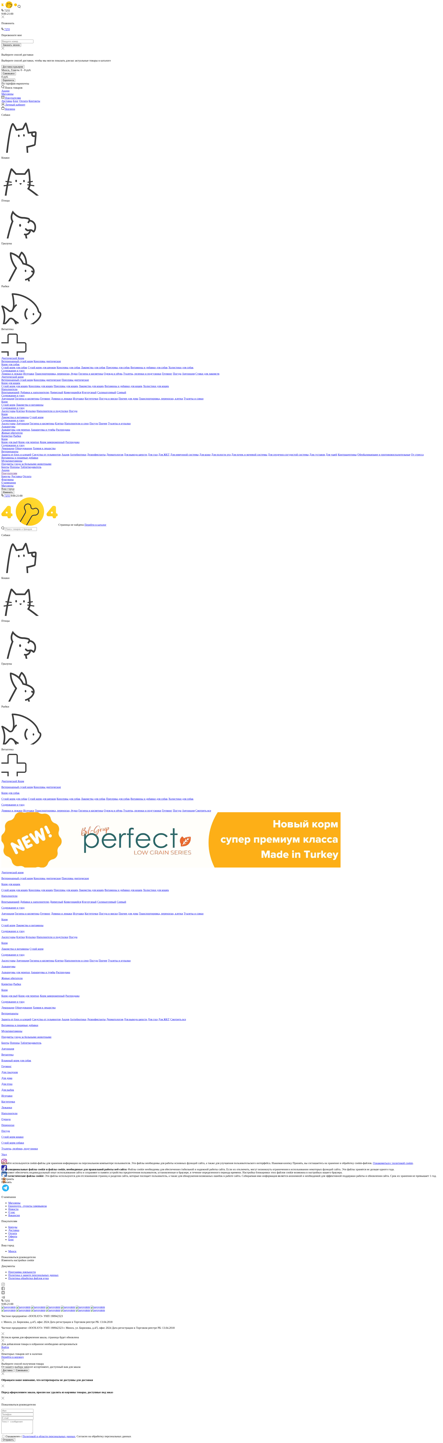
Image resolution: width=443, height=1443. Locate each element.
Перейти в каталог (95, 524)
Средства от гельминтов (46, 454)
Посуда (177, 373)
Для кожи (205, 454)
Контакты (34, 101)
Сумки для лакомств (207, 373)
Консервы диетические (47, 361)
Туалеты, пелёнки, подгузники (19, 1148)
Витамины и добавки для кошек (123, 386)
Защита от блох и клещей (16, 454)
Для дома (6, 1078)
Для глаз (153, 454)
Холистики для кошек (156, 386)
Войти (5, 1347)
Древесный (56, 392)
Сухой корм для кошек (14, 386)
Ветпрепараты (9, 451)
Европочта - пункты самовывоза (27, 1206)
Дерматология (114, 454)
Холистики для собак (180, 367)
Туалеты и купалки (119, 423)
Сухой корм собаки (12, 1142)
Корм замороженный (52, 442)
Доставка (6, 101)
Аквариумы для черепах (15, 429)
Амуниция (188, 373)
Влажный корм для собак (16, 1060)
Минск (12, 1251)
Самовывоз (9, 73)
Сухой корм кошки (12, 1136)
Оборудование (23, 448)
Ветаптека (7, 1054)
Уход (4, 1154)
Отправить (8, 1440)
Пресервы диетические (75, 379)
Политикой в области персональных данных (48, 1436)
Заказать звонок (11, 45)
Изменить (8, 492)
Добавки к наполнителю (34, 392)
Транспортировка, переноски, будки (56, 373)
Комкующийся (72, 392)
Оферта (12, 1236)
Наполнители (9, 389)
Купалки (31, 411)
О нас (11, 1212)
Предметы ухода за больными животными (26, 463)
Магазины (7, 485)
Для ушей (331, 454)
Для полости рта (221, 454)
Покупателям (9, 473)
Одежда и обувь (113, 373)
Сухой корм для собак (14, 367)
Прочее (103, 423)
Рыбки (17, 435)
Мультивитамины (11, 460)
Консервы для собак (68, 367)
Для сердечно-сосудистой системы (288, 454)
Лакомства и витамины (29, 404)
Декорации (7, 448)
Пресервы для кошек (66, 386)
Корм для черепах (28, 442)
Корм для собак (10, 364)
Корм (4, 401)
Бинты (5, 467)
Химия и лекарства (44, 448)
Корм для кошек (10, 383)
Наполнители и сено (76, 423)
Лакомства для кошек (91, 386)
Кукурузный (89, 392)
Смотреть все (203, 810)
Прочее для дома (128, 398)
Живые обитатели (12, 432)
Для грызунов (9, 1072)
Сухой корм (8, 404)
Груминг (167, 373)
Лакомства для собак (93, 367)
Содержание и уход (12, 370)
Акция (65, 454)
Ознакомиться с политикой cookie (393, 1163)
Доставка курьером (13, 66)
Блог (16, 101)
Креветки (7, 435)
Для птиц (6, 1084)
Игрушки (28, 373)
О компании (8, 482)
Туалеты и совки (194, 398)
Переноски (7, 1125)
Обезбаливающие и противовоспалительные (383, 454)
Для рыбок (7, 1089)
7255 (7, 29)
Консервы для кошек (41, 386)
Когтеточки (91, 398)
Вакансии (14, 1215)
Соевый (121, 392)
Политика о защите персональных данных (33, 1275)
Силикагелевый (106, 392)
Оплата (23, 101)
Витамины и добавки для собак (149, 367)
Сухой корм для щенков (42, 367)
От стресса (417, 454)
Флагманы (7, 479)
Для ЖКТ (164, 454)
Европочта (8, 80)
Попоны (15, 467)
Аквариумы (8, 426)
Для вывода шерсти (135, 454)
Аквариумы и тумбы (43, 429)
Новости (13, 1209)
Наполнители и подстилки (52, 411)
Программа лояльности (22, 1272)
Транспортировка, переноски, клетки (161, 398)
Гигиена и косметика (90, 373)
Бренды (5, 476)
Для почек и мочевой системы (249, 454)
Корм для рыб (9, 442)
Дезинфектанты (96, 454)
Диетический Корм (12, 358)
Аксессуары (8, 411)
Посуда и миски (108, 398)
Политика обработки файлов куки (28, 1278)
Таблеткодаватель (30, 467)
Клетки (20, 411)
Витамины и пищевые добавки (19, 457)
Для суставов (317, 454)
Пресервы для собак (118, 367)
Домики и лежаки (11, 373)
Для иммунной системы (184, 454)
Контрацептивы (347, 454)
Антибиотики (78, 454)
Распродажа (63, 429)
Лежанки (6, 1107)
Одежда (6, 1119)
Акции (5, 470)
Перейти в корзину (12, 1357)
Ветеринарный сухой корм (17, 361)
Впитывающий (10, 392)
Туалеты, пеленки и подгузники (142, 373)
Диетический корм (12, 376)
